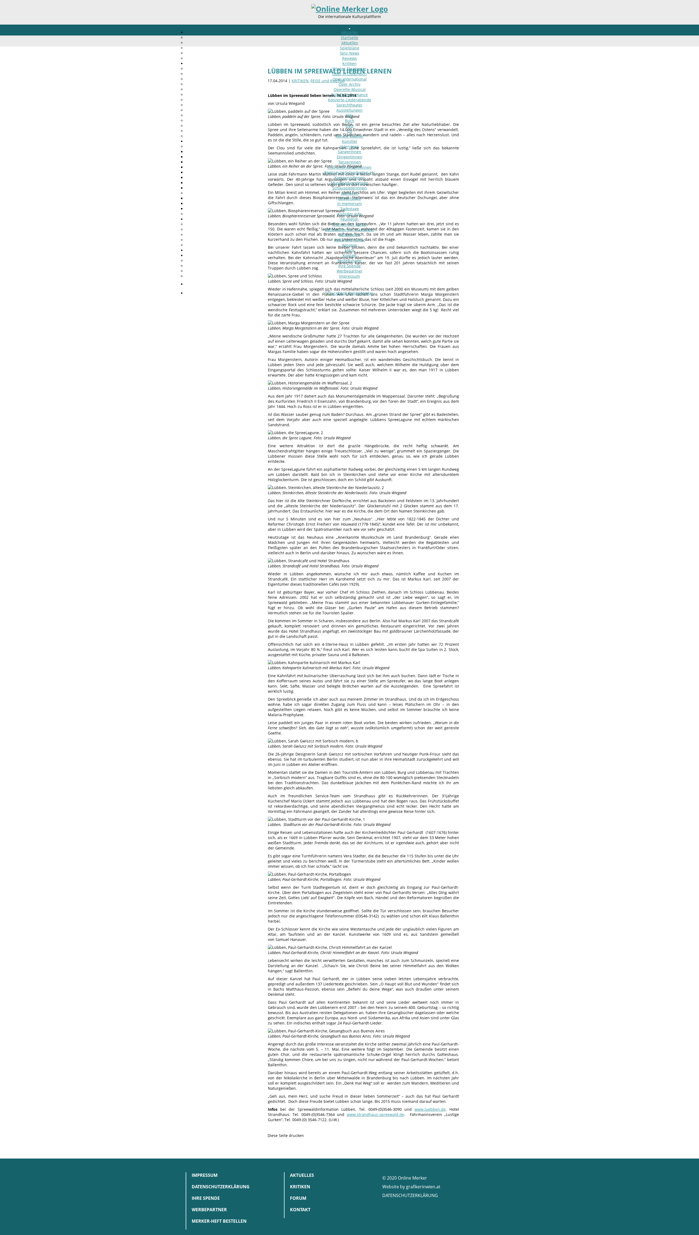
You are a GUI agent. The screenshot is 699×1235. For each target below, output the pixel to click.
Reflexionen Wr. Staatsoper (349, 229)
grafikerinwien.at (423, 1187)
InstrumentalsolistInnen (350, 167)
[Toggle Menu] (349, 28)
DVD (349, 125)
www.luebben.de (430, 1109)
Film (349, 115)
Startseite (349, 37)
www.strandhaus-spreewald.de (375, 1114)
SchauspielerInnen (349, 188)
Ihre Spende (349, 265)
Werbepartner (350, 271)
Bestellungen (349, 260)
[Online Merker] (349, 9)
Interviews (349, 146)
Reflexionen (349, 234)
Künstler (349, 141)
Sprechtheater (349, 105)
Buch (349, 120)
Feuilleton (349, 219)
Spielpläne (349, 48)
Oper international (350, 79)
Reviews (349, 58)
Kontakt (350, 255)
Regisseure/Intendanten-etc (349, 172)
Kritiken (349, 63)
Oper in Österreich (349, 73)
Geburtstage (349, 198)
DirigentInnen (349, 156)
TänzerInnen (349, 162)
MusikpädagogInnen (349, 182)
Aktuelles (349, 32)
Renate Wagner (350, 136)
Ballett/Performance (349, 94)
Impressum (349, 276)
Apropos (349, 245)
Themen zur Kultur (349, 224)
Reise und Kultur (349, 239)
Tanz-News (349, 53)
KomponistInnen (349, 177)
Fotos (349, 250)
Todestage (349, 208)
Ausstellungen (349, 110)
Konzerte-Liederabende (349, 99)
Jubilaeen (349, 193)
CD (349, 131)
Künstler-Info (349, 214)
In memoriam (349, 203)
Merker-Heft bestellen (219, 1221)
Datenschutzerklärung (221, 1187)
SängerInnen (349, 151)
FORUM (298, 1198)
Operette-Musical (350, 89)
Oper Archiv (349, 84)
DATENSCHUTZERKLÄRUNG (410, 1195)
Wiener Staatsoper (349, 68)
